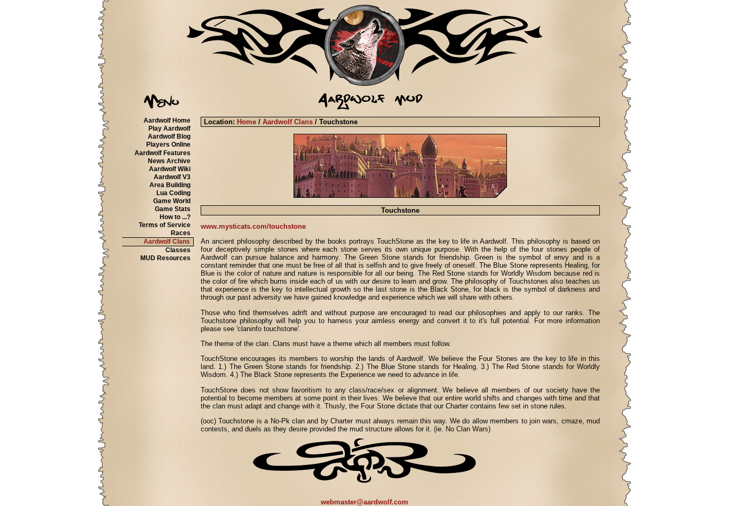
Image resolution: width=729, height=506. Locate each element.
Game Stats (173, 209)
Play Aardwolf (169, 128)
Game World (172, 201)
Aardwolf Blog (169, 136)
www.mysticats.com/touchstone (253, 226)
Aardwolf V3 (172, 177)
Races (181, 233)
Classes (178, 250)
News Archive (169, 161)
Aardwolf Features (162, 153)
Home (246, 122)
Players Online (168, 144)
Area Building (170, 185)
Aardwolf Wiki (170, 169)
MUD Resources (165, 258)
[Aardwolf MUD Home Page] (364, 83)
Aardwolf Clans (167, 241)
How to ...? (175, 217)
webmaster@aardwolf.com (364, 502)
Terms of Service (165, 225)
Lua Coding (173, 193)
